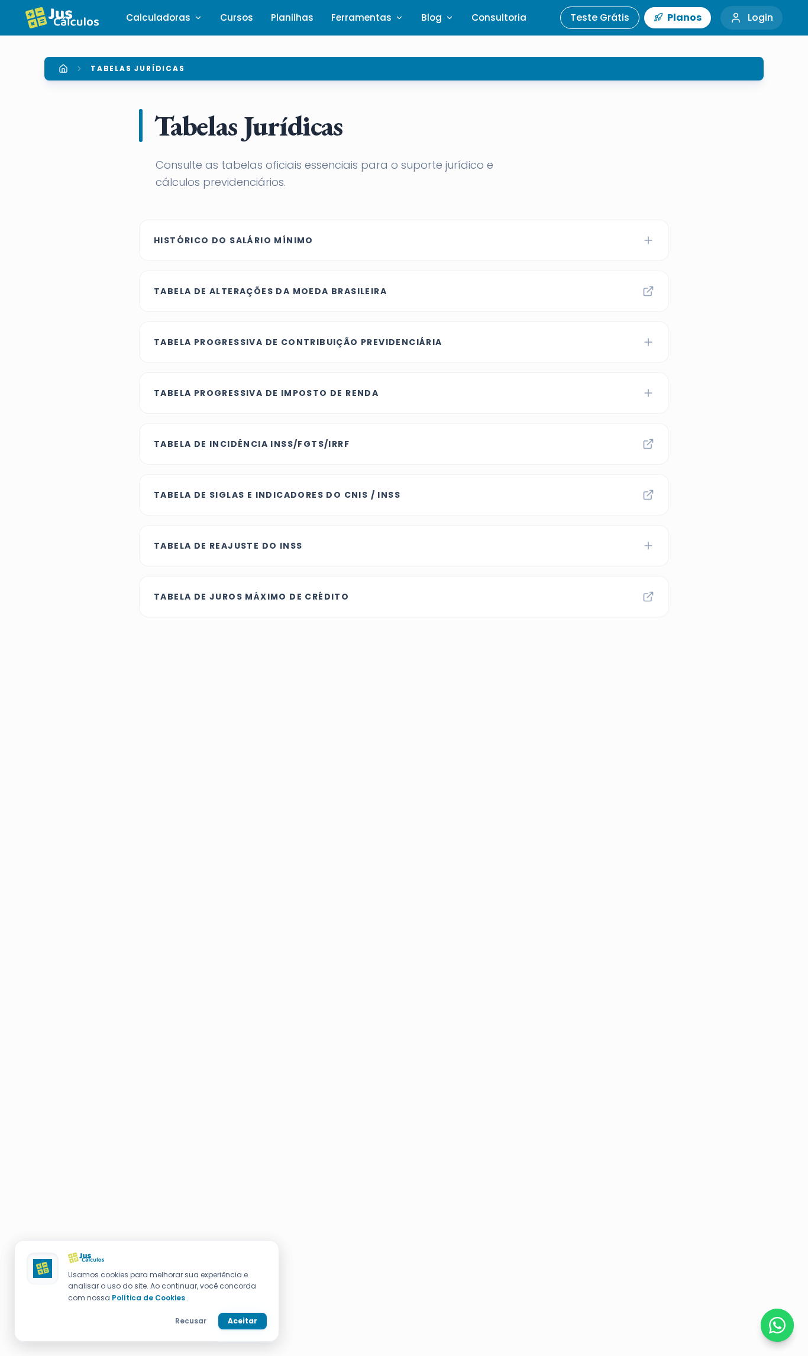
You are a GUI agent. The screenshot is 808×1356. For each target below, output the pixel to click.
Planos (683, 17)
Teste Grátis (599, 17)
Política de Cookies (149, 1298)
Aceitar (242, 1321)
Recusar (190, 1321)
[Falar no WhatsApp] (777, 1325)
